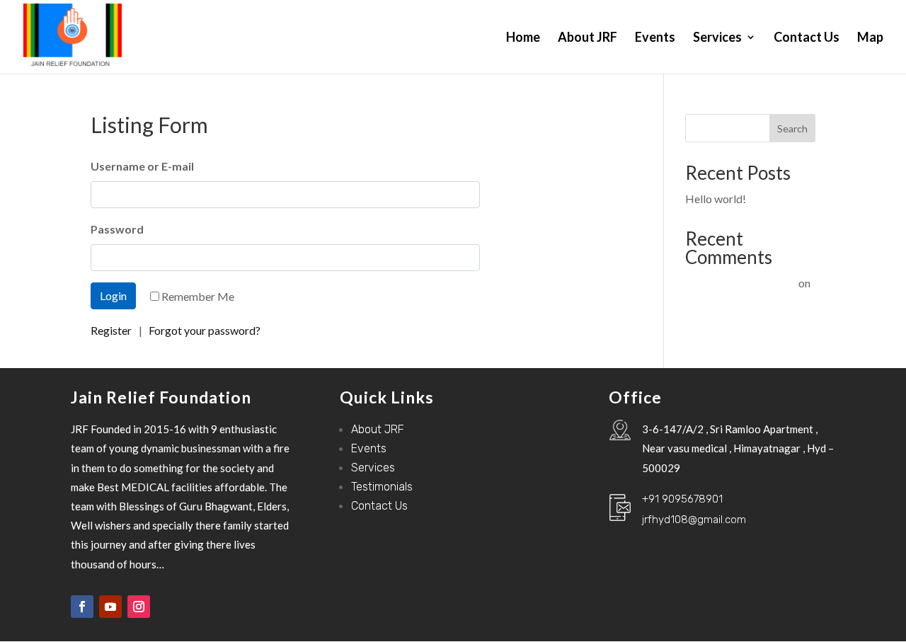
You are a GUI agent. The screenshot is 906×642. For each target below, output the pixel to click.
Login (113, 295)
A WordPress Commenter (733, 283)
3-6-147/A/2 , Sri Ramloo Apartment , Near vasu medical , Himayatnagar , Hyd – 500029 (738, 448)
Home (523, 38)
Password (117, 229)
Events (655, 38)
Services (717, 38)
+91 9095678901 (682, 499)
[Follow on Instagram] (138, 606)
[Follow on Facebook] (82, 606)
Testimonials (382, 486)
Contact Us (806, 38)
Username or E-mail (142, 166)
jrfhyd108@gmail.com (694, 519)
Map (870, 38)
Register (111, 330)
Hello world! (715, 198)
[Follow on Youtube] (110, 606)
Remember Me (197, 296)
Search (792, 128)
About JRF (587, 38)
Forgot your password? (204, 330)
